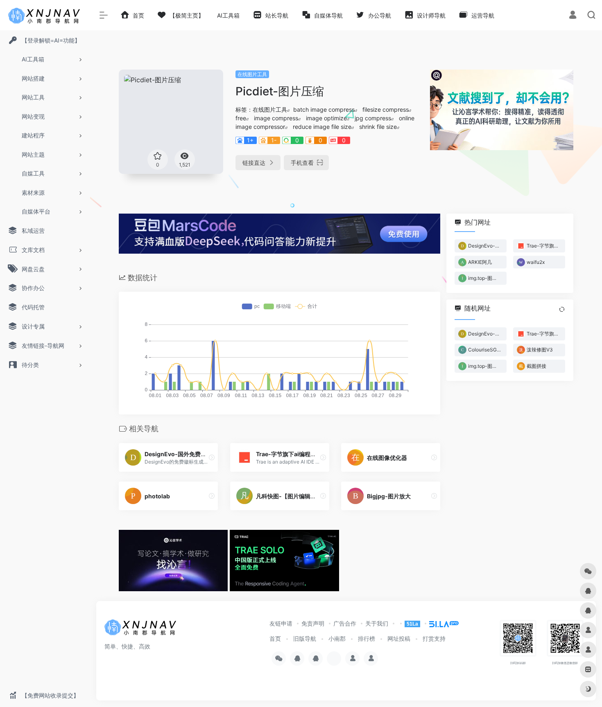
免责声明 (312, 623)
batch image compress (324, 109)
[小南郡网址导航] (141, 630)
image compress (276, 118)
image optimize (326, 118)
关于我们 (376, 623)
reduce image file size (322, 126)
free (240, 118)
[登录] (572, 16)
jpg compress (373, 118)
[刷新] (562, 309)
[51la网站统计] (440, 623)
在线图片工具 (252, 74)
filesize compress (385, 109)
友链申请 (280, 623)
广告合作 (344, 623)
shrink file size (378, 126)
